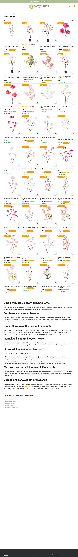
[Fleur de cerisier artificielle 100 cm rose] (48, 63)
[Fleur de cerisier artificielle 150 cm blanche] (12, 63)
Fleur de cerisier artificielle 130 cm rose (47, 47)
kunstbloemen (57, 371)
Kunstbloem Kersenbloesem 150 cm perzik (66, 258)
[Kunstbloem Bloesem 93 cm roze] (30, 274)
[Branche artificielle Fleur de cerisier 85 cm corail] (12, 94)
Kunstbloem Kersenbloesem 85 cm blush (65, 107)
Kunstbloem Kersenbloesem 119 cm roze (48, 228)
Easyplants (7, 343)
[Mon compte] (69, 6)
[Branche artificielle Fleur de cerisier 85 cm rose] (66, 32)
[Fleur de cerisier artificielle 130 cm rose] (48, 32)
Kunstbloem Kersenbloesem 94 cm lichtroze (30, 228)
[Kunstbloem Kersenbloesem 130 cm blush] (30, 156)
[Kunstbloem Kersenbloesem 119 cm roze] (48, 215)
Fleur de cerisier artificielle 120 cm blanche (65, 78)
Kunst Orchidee (9, 405)
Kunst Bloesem (11, 14)
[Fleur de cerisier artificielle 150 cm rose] (30, 32)
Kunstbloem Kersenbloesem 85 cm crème (12, 169)
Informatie (55, 555)
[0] (72, 6)
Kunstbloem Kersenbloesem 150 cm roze (48, 199)
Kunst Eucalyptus (10, 401)
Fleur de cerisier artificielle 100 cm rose (47, 78)
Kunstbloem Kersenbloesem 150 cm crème (66, 199)
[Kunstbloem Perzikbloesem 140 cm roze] (48, 274)
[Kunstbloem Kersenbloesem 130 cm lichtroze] (48, 245)
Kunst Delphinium (10, 399)
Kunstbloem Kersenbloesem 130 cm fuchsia (12, 228)
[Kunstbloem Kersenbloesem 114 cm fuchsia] (66, 156)
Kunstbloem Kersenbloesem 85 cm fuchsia (12, 138)
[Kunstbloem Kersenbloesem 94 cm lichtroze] (30, 215)
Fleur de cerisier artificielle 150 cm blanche (11, 78)
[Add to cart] (20, 41)
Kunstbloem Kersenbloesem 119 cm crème (12, 287)
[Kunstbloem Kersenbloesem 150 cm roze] (48, 186)
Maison (5, 14)
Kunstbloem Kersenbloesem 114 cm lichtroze (30, 258)
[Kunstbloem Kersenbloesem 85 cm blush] (66, 94)
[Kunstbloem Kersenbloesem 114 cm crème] (30, 125)
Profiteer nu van (39, 1)
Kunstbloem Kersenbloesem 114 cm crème (30, 138)
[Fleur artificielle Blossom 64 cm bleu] (30, 63)
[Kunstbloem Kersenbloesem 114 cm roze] (48, 156)
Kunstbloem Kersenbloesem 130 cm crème (66, 140)
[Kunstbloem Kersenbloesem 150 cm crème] (66, 186)
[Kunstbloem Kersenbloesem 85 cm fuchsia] (12, 125)
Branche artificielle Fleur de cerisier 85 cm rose (65, 47)
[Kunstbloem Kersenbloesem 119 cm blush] (66, 215)
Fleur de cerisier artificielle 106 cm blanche (47, 107)
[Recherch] (65, 6)
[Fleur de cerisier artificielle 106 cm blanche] (48, 94)
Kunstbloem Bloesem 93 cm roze (29, 286)
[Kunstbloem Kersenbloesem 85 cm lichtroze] (48, 125)
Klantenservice (32, 555)
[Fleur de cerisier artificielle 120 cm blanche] (66, 64)
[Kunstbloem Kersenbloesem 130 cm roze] (12, 245)
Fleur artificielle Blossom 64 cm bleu (30, 77)
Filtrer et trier (8, 20)
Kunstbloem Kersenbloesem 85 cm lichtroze (48, 138)
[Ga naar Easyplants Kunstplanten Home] (39, 6)
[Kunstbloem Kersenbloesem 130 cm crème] (66, 125)
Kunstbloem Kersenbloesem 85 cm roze (12, 199)
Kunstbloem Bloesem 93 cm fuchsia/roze (64, 287)
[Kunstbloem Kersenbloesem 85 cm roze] (12, 186)
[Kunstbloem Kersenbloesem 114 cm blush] (30, 186)
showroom (28, 386)
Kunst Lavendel (9, 403)
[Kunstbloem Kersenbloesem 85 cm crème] (12, 156)
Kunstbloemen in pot (11, 407)
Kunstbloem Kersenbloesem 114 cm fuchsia (66, 169)
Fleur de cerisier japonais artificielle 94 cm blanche (12, 47)
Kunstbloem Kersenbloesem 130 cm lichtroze (48, 258)
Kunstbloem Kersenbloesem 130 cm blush (30, 169)
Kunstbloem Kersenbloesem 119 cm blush (66, 228)
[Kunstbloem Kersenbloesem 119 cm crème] (12, 274)
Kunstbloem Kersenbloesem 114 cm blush (30, 199)
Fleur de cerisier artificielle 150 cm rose (29, 46)
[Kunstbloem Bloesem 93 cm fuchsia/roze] (66, 274)
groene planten (31, 373)
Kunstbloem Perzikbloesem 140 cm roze (48, 287)
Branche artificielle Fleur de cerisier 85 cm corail (12, 109)
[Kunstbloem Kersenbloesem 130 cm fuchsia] (12, 215)
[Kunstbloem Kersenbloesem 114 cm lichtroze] (30, 245)
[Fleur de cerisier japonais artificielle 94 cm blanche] (12, 32)
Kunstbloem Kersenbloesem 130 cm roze (12, 258)
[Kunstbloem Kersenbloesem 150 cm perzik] (66, 245)
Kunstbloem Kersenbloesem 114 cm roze (48, 169)
